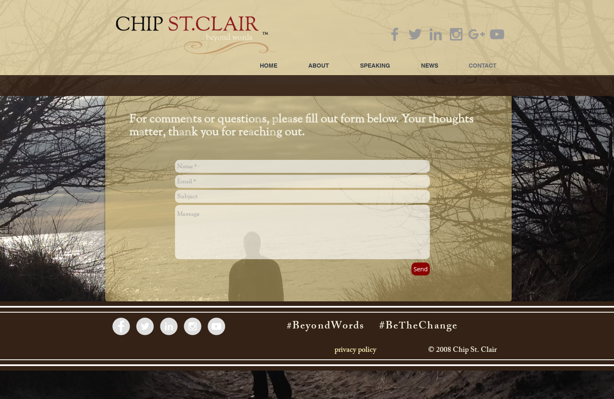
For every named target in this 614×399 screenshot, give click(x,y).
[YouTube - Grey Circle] (216, 326)
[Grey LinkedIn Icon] (435, 34)
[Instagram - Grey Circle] (192, 326)
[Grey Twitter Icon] (415, 34)
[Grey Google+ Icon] (476, 34)
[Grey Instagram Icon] (456, 34)
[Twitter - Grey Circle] (145, 326)
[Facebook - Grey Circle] (121, 326)
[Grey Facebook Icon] (394, 34)
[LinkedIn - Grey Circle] (169, 326)
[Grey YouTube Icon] (497, 34)
